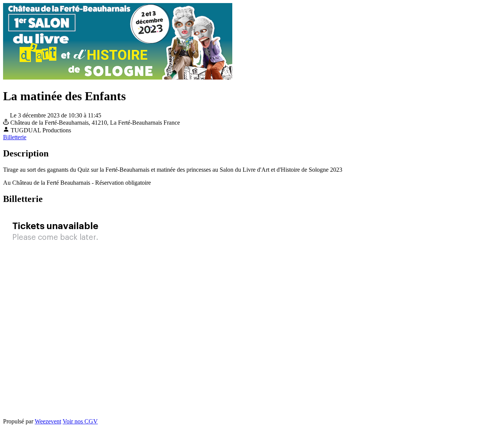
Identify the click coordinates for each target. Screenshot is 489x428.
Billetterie (14, 137)
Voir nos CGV (80, 421)
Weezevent (48, 421)
